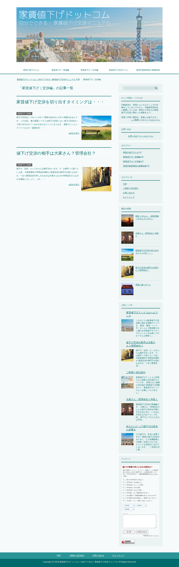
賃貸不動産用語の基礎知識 (148, 70)
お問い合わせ (129, 193)
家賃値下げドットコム (151, 535)
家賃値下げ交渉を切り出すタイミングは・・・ (60, 101)
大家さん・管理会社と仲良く (142, 399)
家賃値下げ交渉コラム (118, 70)
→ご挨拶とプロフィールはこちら (145, 120)
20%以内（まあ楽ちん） (135, 482)
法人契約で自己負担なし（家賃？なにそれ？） (142, 498)
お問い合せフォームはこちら (140, 136)
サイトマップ (129, 197)
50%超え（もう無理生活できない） (138, 493)
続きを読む (75, 133)
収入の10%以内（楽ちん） (135, 480)
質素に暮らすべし (143, 285)
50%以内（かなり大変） (135, 490)
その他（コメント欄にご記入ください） (140, 501)
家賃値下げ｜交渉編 (89, 70)
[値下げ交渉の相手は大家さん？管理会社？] (96, 189)
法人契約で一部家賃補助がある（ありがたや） (142, 495)
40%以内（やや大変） (134, 487)
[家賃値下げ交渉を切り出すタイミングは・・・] (96, 138)
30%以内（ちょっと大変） (135, 485)
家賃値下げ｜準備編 (60, 70)
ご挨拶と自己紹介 (130, 188)
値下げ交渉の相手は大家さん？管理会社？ (56, 153)
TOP (49, 79)
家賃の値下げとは (31, 70)
